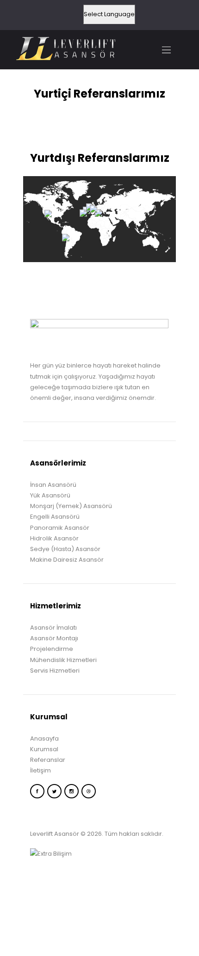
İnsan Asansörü (53, 484)
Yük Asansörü (50, 495)
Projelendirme (51, 648)
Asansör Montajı (54, 638)
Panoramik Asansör (59, 527)
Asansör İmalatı (53, 627)
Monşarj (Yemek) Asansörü (71, 506)
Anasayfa (44, 738)
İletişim (40, 770)
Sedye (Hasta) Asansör (65, 549)
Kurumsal (44, 749)
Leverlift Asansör (54, 833)
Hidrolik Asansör (54, 538)
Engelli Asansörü (55, 516)
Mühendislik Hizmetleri (63, 660)
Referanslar (47, 759)
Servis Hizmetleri (55, 670)
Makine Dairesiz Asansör (67, 559)
